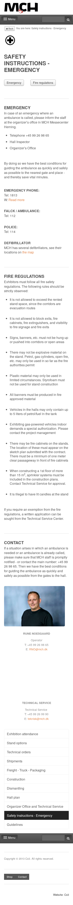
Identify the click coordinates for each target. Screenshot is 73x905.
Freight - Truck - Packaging (26, 770)
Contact (22, 876)
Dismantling (15, 788)
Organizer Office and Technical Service (35, 806)
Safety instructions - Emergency (29, 815)
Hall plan (13, 797)
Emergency (14, 83)
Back (10, 28)
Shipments (14, 761)
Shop (10, 876)
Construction (16, 779)
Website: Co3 (61, 895)
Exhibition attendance (22, 733)
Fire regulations (43, 83)
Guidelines (15, 824)
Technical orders (19, 751)
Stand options (17, 742)
